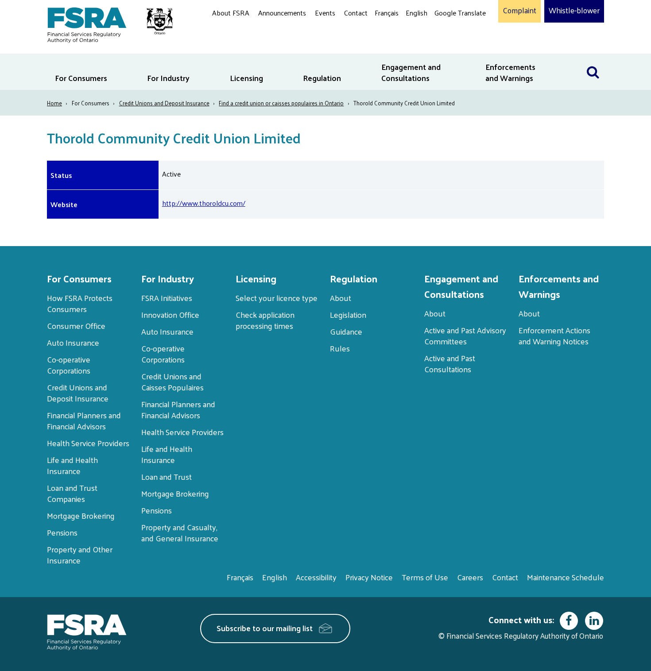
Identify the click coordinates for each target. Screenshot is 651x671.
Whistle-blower (574, 10)
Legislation (348, 314)
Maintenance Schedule (565, 577)
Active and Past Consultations (449, 363)
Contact (356, 12)
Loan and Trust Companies (72, 493)
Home (54, 103)
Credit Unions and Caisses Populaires (172, 381)
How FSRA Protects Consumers (79, 303)
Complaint (519, 10)
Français (387, 12)
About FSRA (230, 12)
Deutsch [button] (449, 33)
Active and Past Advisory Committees (465, 335)
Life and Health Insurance (72, 465)
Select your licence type (277, 297)
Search (593, 59)
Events (325, 12)
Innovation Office (170, 314)
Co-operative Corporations (68, 365)
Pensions (62, 532)
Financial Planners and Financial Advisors (84, 420)
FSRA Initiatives (166, 297)
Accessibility (316, 577)
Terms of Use (425, 577)
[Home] (105, 23)
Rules (340, 348)
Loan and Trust (166, 476)
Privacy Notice (369, 577)
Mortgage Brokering (81, 515)
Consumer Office (76, 325)
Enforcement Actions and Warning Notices (554, 335)
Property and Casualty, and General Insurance (179, 532)
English (416, 12)
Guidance (346, 331)
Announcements (282, 12)
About (340, 297)
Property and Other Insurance (79, 555)
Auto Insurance (73, 342)
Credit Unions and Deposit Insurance (164, 103)
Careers (470, 577)
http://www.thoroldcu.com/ (203, 203)
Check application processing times (265, 320)
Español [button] (449, 46)
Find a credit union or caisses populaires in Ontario (281, 103)
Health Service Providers (88, 442)
